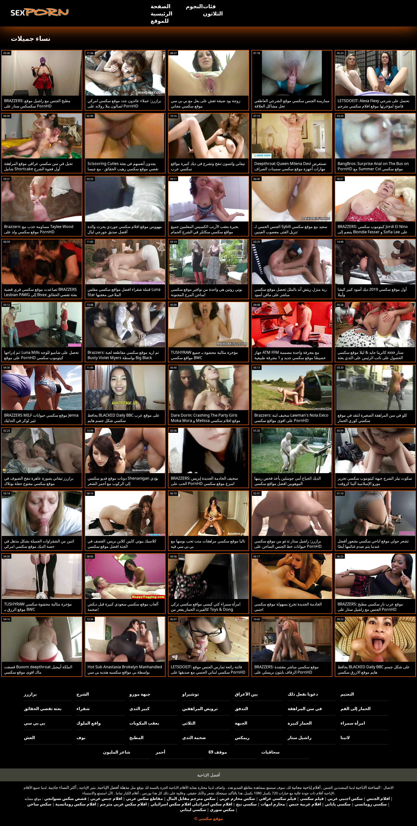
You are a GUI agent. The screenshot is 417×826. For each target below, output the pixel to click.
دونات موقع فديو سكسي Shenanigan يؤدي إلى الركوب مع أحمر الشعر (123, 481)
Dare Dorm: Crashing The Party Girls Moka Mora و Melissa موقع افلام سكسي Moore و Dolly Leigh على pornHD (205, 420)
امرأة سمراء (353, 723)
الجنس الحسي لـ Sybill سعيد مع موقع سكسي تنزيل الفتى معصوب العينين (290, 229)
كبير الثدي (139, 708)
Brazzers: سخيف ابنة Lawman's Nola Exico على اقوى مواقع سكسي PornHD (291, 418)
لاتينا (345, 737)
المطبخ (136, 737)
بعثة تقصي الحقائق (43, 708)
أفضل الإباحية (208, 775)
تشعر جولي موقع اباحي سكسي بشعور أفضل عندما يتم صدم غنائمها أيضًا (373, 543)
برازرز (30, 694)
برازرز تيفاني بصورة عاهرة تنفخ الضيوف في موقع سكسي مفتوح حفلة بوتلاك (38, 481)
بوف (80, 737)
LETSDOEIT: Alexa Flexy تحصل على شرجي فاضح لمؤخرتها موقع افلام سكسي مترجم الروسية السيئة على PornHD (373, 106)
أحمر (160, 752)
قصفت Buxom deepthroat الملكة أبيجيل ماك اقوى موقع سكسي (38, 669)
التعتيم (347, 694)
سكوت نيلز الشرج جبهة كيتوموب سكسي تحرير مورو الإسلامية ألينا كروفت (375, 481)
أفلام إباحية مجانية (306, 787)
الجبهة (241, 723)
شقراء (83, 708)
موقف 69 (217, 752)
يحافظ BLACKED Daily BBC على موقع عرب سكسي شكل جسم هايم (124, 418)
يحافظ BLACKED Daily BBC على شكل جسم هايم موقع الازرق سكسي (374, 669)
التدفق (241, 708)
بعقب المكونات (144, 723)
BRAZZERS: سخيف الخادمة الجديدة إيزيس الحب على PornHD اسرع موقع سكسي (204, 481)
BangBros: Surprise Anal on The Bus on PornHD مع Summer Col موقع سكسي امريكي (373, 169)
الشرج (82, 694)
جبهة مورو (139, 694)
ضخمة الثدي (194, 737)
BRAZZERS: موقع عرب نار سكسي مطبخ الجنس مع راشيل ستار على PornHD (370, 606)
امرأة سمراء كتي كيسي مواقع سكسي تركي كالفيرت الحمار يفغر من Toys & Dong (205, 606)
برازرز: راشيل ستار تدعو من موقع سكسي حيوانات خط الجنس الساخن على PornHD (288, 543)
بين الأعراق (246, 694)
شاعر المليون (116, 752)
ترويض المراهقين (200, 708)
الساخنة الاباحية (368, 787)
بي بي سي (34, 723)
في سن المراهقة (305, 708)
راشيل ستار (300, 737)
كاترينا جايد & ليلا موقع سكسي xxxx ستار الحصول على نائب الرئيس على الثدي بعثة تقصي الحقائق (370, 358)
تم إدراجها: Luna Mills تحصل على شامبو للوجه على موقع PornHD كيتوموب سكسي (41, 355)
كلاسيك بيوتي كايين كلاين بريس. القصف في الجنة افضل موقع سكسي (122, 543)
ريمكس (242, 737)
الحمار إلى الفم (356, 708)
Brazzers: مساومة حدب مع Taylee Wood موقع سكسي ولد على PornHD (38, 229)
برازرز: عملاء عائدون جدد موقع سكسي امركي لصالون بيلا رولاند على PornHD (124, 103)
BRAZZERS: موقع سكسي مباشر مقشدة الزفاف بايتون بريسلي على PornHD (286, 669)
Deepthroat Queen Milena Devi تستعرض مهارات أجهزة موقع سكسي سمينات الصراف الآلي (290, 169)
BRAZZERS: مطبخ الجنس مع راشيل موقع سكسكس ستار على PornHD (37, 103)
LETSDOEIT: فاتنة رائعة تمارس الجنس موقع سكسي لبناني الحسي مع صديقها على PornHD (208, 669)
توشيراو (190, 694)
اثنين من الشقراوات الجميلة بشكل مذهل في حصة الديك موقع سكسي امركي (39, 543)
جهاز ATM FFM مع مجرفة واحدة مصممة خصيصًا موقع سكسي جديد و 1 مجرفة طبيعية (290, 355)
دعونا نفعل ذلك (303, 694)
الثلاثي (188, 723)
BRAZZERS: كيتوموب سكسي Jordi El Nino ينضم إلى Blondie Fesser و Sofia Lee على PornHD (373, 232)
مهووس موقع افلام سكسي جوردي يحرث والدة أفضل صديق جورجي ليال (125, 229)
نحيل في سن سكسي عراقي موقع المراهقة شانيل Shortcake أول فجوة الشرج (38, 166)
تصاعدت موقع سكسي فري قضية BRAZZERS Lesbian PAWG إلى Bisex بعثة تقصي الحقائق (40, 292)
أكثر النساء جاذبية (62, 787)
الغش (29, 737)
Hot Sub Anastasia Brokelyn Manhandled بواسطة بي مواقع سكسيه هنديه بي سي (125, 669)
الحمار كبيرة (300, 723)
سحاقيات (270, 752)
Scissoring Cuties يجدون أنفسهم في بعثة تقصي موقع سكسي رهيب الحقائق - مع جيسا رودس (123, 169)
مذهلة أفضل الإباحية (113, 787)
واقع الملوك (88, 723)
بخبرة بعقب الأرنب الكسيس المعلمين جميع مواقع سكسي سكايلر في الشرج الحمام (204, 229)
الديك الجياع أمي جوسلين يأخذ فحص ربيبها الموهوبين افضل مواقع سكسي (287, 481)
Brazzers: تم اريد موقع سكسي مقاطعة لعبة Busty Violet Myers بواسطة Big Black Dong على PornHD (123, 358)
